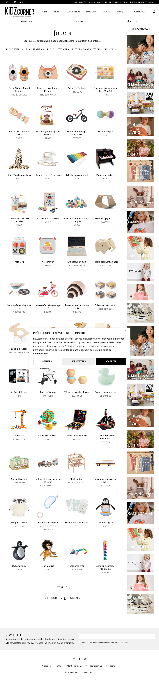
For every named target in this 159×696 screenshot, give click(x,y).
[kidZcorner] (19, 12)
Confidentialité (96, 666)
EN (26, 2)
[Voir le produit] (19, 78)
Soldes (79, 21)
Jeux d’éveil (12, 49)
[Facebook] (11, 2)
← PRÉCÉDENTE (50, 598)
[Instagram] (7, 2)
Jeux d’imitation (56, 49)
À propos (46, 666)
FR (21, 2)
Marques (122, 11)
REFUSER (47, 361)
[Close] (127, 331)
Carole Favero (89, 672)
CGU (59, 666)
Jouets (106, 11)
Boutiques (139, 11)
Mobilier (90, 11)
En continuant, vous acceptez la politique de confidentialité (105, 643)
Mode (57, 11)
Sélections (133, 21)
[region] (79, 348)
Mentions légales (75, 666)
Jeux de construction (85, 49)
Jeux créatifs (33, 49)
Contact (113, 666)
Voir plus (62, 587)
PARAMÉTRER (79, 361)
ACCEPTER (111, 361)
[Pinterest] (15, 2)
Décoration (73, 11)
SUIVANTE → (75, 598)
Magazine (42, 11)
